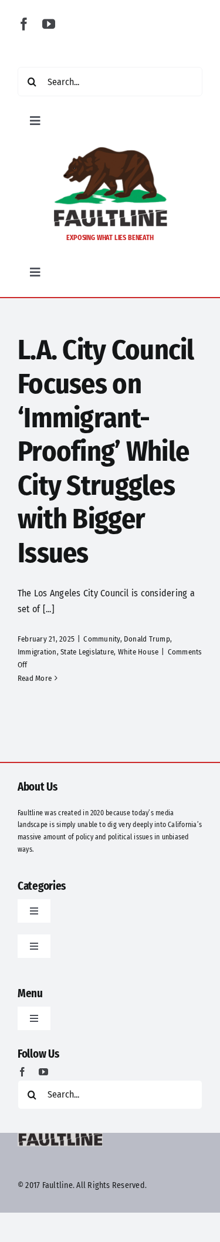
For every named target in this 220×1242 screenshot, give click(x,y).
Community (101, 639)
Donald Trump (147, 639)
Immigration (37, 651)
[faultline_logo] (110, 150)
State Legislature (87, 651)
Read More (35, 678)
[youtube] (48, 24)
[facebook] (24, 24)
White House (138, 651)
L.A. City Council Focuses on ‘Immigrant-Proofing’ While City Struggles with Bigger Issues (106, 451)
